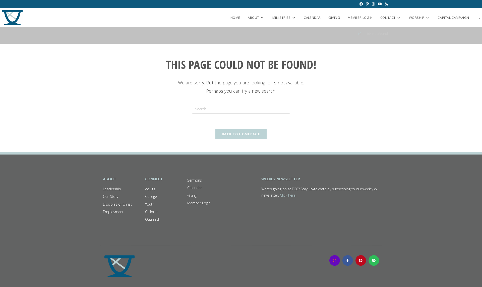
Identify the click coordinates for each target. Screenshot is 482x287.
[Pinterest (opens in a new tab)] (367, 4)
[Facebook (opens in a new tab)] (361, 4)
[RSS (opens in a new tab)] (385, 4)
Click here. (288, 195)
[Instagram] (334, 260)
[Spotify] (374, 260)
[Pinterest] (360, 260)
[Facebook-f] (347, 260)
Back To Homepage (241, 134)
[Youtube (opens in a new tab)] (379, 4)
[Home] (359, 33)
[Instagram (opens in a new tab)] (373, 4)
